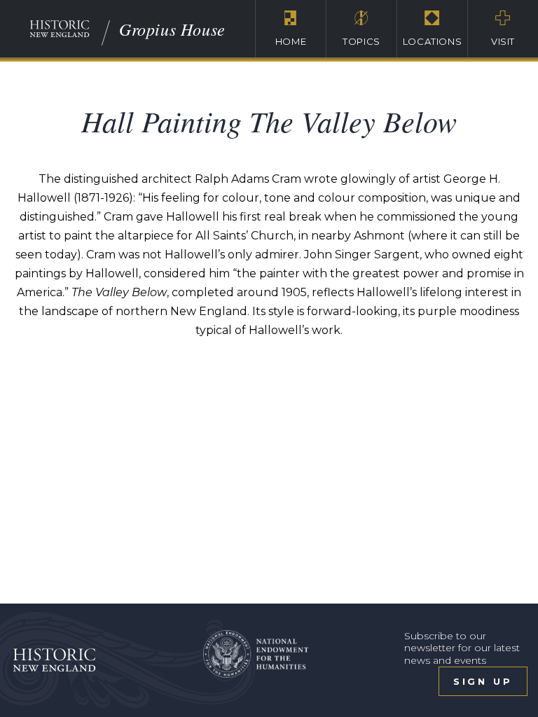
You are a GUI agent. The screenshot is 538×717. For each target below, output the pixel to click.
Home (291, 41)
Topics (361, 41)
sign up (483, 681)
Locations (432, 41)
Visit (503, 41)
